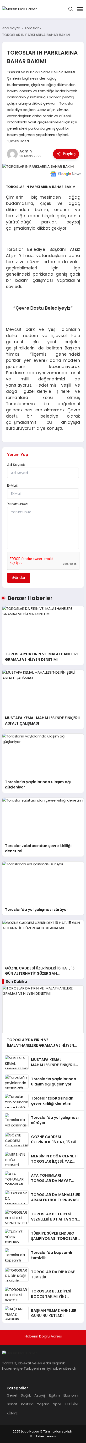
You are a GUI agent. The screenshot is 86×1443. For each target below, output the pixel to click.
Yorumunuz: (17, 503)
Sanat (12, 1404)
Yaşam (43, 1404)
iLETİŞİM (71, 1404)
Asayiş (40, 1395)
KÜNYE (12, 1413)
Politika (27, 1404)
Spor (57, 1404)
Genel (12, 1395)
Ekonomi (71, 1395)
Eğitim (54, 1395)
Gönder (18, 577)
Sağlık (26, 1395)
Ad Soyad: (16, 464)
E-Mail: (12, 485)
